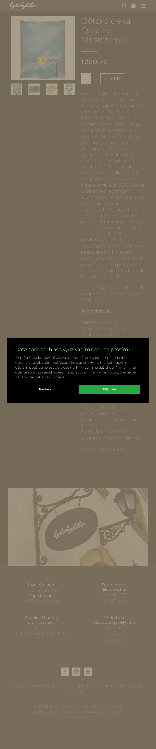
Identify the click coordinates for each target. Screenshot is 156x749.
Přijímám (109, 389)
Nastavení (46, 389)
